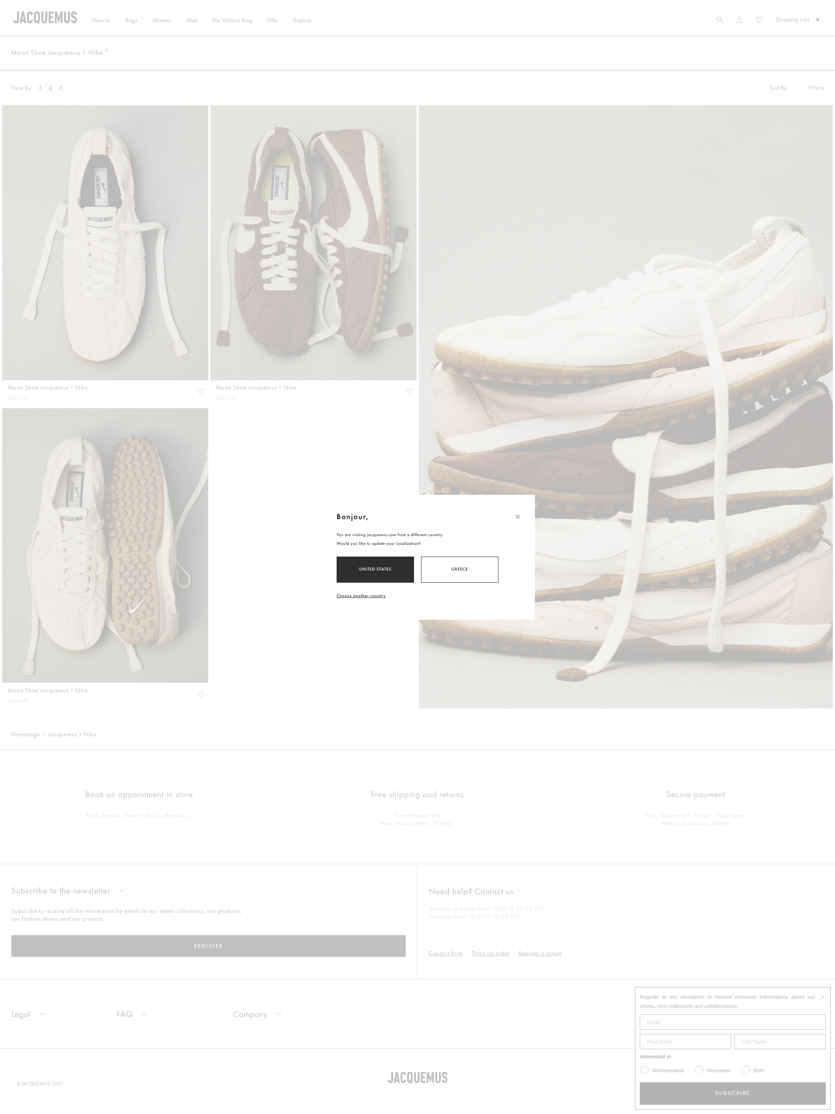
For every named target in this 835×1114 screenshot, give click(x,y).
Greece (459, 569)
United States (375, 569)
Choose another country (361, 595)
